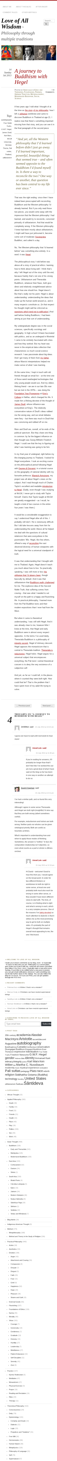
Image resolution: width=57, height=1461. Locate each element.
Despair (13, 1268)
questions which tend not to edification (31, 312)
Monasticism (13, 1382)
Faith (12, 1275)
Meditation (12, 1378)
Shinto (13, 1172)
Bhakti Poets (15, 1180)
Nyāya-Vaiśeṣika (17, 1199)
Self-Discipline (16, 1358)
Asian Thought (12, 1142)
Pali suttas (12, 1071)
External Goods (15, 1302)
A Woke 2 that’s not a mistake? (31, 987)
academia (23, 1035)
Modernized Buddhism (24, 96)
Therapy (12, 1401)
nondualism (43, 1068)
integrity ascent (21, 643)
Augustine (10, 1043)
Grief (12, 1283)
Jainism (13, 1191)
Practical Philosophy (14, 1242)
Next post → (48, 706)
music (17, 1068)
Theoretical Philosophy (15, 1406)
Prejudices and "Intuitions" (20, 1432)
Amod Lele (27, 90)
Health (11, 1118)
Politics (11, 1129)
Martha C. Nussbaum (30, 1064)
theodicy (21, 1079)
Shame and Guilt (17, 1297)
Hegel (28, 254)
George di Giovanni (27, 468)
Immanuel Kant (42, 1058)
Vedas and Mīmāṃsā (18, 1214)
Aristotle (25, 1039)
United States (35, 1078)
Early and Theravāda (18, 1149)
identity (30, 1058)
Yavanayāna (40, 237)
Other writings (29, 12)
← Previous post (23, 706)
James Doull (6, 132)
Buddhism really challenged (42, 582)
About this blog (23, 7)
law (14, 1065)
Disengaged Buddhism (15, 1049)
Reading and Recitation (17, 1393)
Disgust (13, 1271)
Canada (21, 1046)
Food (11, 1110)
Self (10, 1455)
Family (11, 1107)
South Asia (13, 1176)
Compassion (15, 1264)
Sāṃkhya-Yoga (16, 1202)
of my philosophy (40, 110)
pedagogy (25, 1071)
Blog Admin (11, 1220)
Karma (11, 1313)
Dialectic (14, 1424)
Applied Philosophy (14, 1099)
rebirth (46, 1071)
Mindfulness (15, 1350)
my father (44, 358)
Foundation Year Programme (27, 393)
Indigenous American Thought (18, 1224)
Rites (11, 1397)
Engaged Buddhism (33, 1049)
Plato (33, 1071)
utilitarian (23, 114)
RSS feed (17, 977)
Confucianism (16, 1165)
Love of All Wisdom (14, 23)
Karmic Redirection (16, 1375)
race (40, 1071)
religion (9, 1074)
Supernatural (13, 1459)
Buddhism (12, 1145)
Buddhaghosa (11, 1047)
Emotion (12, 1253)
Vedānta (14, 1210)
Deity (11, 1413)
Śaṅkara (19, 1084)
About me (7, 7)
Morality (12, 1317)
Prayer (11, 1389)
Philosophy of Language (18, 1451)
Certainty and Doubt (18, 1421)
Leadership (15, 1346)
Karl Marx (7, 135)
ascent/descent (39, 1039)
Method (10, 1229)
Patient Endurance (17, 1354)
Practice (10, 1371)
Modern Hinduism (17, 1195)
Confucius (31, 1047)
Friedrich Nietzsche (19, 1055)
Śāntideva (33, 1083)
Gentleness (15, 1331)
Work (11, 1136)
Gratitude (14, 1335)
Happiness (15, 1286)
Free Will (12, 1436)
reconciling (34, 543)
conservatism (43, 1047)
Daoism (13, 1168)
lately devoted (45, 913)
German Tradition (22, 94)
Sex (10, 1133)
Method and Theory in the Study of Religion (25, 1236)
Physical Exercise (15, 1386)
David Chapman (28, 788)
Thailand (8, 154)
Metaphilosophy (37, 94)
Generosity (15, 1328)
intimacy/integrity (13, 1061)
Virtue (11, 1320)
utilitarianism (7, 158)
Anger (13, 1256)
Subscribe (47, 1024)
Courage (14, 1324)
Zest (12, 1365)
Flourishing (29, 92)
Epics (13, 1188)
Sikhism (13, 1206)
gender (9, 1058)
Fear (12, 1279)
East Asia (12, 1161)
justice (24, 1062)
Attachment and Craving (19, 1260)
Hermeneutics (14, 1440)
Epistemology (14, 1417)
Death (11, 1103)
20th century (10, 1035)
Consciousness (15, 1410)
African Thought (13, 1095)
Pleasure (14, 1294)
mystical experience (29, 1067)
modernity (10, 1068)
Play (10, 1125)
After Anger (41, 7)
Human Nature (14, 1444)
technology (11, 1078)
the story (29, 110)
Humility (13, 1343)
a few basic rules (19, 968)
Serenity (14, 1361)
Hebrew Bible (20, 1058)
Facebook (14, 975)
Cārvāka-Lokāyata (17, 1184)
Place (11, 1122)
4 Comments (50, 91)
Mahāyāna (14, 1153)
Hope (13, 1290)
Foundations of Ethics (17, 1309)
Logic (13, 1428)
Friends (38, 92)
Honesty (14, 1339)
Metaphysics (13, 1447)
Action (11, 1245)
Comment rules (10, 12)
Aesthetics (13, 1249)
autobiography (6, 120)
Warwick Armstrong (40, 475)
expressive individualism (26, 1051)
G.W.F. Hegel (6, 129)
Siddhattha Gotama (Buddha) (31, 1074)
